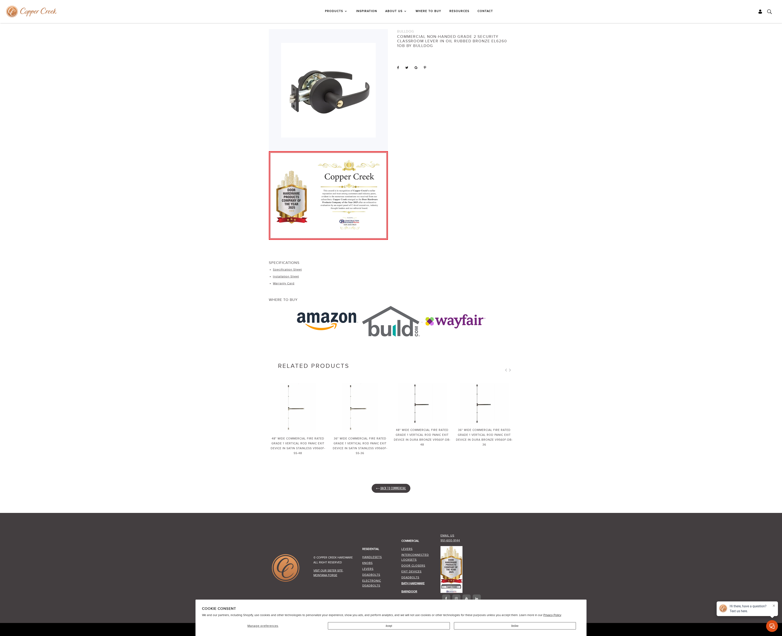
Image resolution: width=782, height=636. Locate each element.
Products (334, 11)
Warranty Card (283, 283)
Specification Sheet (287, 269)
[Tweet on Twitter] (407, 68)
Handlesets (372, 557)
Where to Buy (428, 11)
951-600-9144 (450, 540)
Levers (367, 569)
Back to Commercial (393, 488)
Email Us (447, 535)
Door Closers (413, 565)
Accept (389, 625)
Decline (514, 625)
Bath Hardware (413, 583)
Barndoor (409, 591)
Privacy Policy (552, 615)
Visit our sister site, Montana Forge (328, 573)
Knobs (367, 563)
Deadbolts (371, 575)
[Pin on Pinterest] (425, 68)
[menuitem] (336, 11)
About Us (394, 11)
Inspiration (366, 11)
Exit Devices (411, 571)
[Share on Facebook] (398, 68)
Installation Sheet (286, 276)
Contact (485, 11)
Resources (459, 11)
